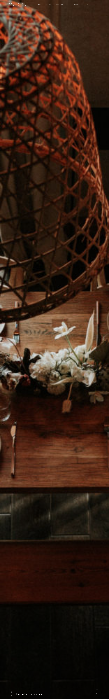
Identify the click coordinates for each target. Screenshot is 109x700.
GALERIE (74, 694)
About (76, 4)
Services (59, 4)
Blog (69, 4)
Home (39, 4)
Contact (86, 4)
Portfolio (48, 4)
